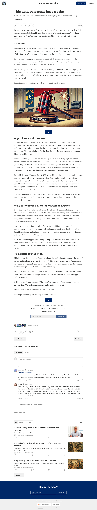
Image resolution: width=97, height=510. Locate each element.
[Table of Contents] (2, 255)
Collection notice (59, 501)
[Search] (69, 3)
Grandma (21, 370)
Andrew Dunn (18, 19)
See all (18, 475)
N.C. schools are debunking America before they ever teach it (38, 444)
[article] (48, 433)
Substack (40, 508)
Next (77, 339)
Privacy (48, 501)
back (35, 30)
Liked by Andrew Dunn (26, 372)
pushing (30, 30)
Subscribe (81, 3)
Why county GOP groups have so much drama (35, 460)
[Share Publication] (74, 3)
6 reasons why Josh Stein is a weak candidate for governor (36, 428)
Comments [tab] (18, 352)
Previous (21, 339)
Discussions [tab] (28, 422)
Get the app (56, 504)
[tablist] (22, 352)
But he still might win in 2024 (23, 433)
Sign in (91, 3)
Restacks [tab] (26, 352)
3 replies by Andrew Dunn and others (31, 404)
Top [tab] (16, 422)
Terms (52, 501)
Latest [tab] (21, 422)
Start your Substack (44, 504)
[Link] (11, 138)
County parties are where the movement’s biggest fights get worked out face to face (39, 464)
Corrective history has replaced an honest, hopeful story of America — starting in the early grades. (39, 449)
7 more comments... (20, 413)
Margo (20, 384)
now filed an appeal (41, 54)
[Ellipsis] (82, 369)
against (41, 30)
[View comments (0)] (32, 438)
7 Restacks (36, 325)
